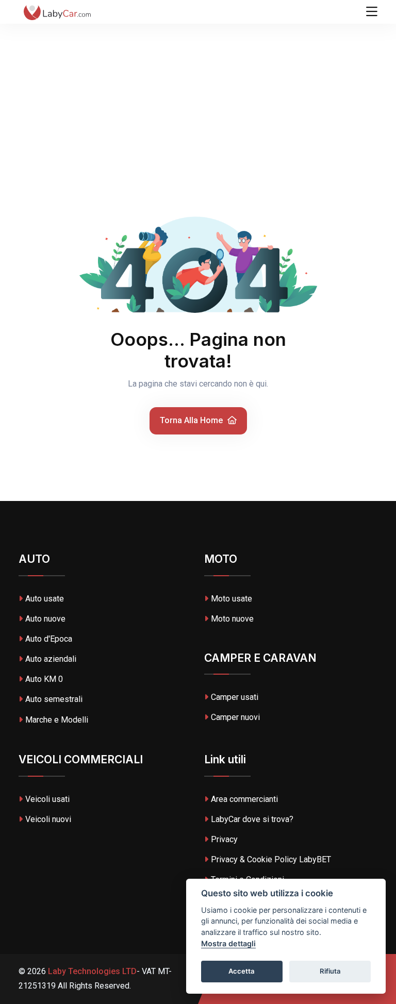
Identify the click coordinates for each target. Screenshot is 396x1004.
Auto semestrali (53, 699)
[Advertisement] (198, 77)
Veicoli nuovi (48, 819)
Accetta (241, 971)
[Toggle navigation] (371, 12)
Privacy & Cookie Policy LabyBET (271, 859)
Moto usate (231, 599)
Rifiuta (330, 971)
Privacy (224, 839)
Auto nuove (45, 619)
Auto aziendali (50, 659)
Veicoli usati (47, 799)
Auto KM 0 (44, 679)
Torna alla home (192, 420)
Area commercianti (244, 799)
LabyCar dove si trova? (252, 819)
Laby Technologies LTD (91, 971)
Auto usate (44, 599)
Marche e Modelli (56, 720)
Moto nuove (232, 619)
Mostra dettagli (228, 943)
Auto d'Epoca (48, 639)
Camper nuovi (235, 717)
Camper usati (234, 697)
